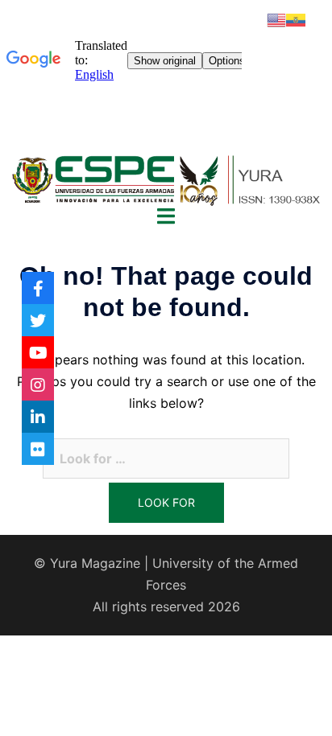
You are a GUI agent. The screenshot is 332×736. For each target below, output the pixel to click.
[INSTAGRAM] (38, 384)
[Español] (295, 18)
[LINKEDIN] (38, 417)
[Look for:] (166, 458)
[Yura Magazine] (166, 178)
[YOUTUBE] (38, 352)
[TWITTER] (38, 320)
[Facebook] (38, 288)
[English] (276, 18)
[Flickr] (38, 449)
